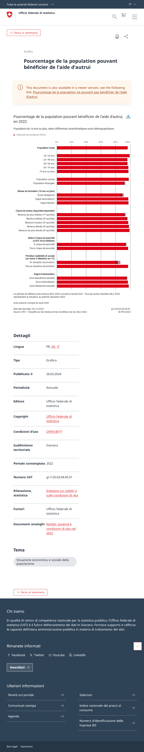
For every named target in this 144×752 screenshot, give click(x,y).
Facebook (18, 655)
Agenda (13, 716)
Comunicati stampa (22, 706)
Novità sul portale (21, 695)
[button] (138, 646)
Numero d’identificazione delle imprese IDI (101, 723)
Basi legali (12, 746)
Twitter (39, 655)
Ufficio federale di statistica (37, 13)
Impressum (27, 746)
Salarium (86, 695)
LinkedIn (80, 655)
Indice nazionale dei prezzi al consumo (100, 708)
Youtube (59, 655)
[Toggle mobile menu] (134, 17)
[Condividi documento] (126, 36)
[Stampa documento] (117, 36)
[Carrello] (123, 15)
